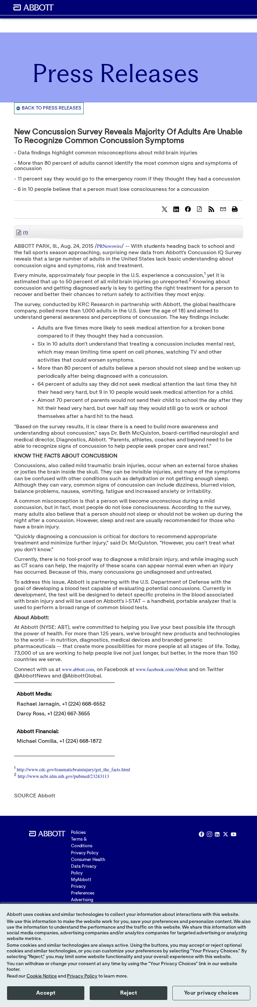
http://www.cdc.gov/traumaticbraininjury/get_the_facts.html (73, 769)
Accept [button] (46, 993)
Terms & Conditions (81, 842)
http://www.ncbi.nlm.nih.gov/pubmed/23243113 (63, 776)
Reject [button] (128, 993)
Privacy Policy (84, 853)
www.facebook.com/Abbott (162, 669)
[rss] (211, 209)
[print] (235, 209)
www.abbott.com (78, 669)
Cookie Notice (41, 976)
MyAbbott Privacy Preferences (82, 886)
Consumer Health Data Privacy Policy (88, 866)
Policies (78, 833)
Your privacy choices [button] (211, 993)
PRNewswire (109, 246)
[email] (223, 209)
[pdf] (199, 209)
